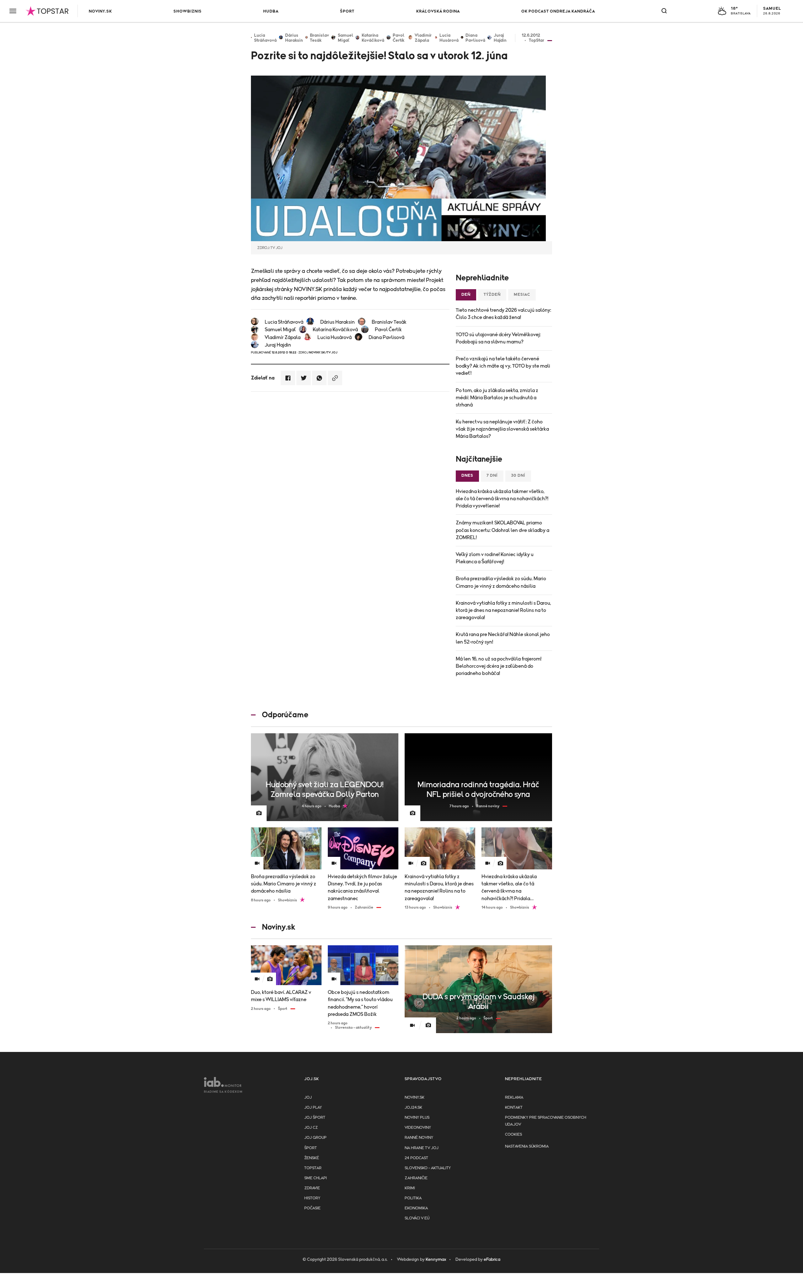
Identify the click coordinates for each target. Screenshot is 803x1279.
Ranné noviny (419, 1138)
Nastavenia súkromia (527, 1146)
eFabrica (492, 1259)
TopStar (313, 1168)
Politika (413, 1198)
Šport (347, 11)
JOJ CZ (311, 1128)
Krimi (410, 1188)
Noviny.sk (100, 11)
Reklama (514, 1098)
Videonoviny (418, 1128)
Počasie (312, 1208)
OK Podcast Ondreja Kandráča (558, 11)
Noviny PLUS (417, 1118)
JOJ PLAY (313, 1108)
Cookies (513, 1135)
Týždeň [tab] (492, 295)
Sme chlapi (315, 1178)
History (312, 1198)
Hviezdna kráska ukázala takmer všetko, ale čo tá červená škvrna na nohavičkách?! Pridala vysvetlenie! (502, 498)
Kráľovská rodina (438, 11)
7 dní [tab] (492, 476)
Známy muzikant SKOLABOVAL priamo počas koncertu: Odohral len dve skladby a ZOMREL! (502, 530)
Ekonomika (416, 1208)
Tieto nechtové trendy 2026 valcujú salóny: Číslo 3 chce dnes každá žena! (503, 314)
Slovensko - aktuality (428, 1168)
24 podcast (416, 1158)
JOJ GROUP (315, 1138)
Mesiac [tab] (522, 295)
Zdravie (312, 1188)
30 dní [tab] (518, 476)
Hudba (271, 11)
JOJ (308, 1098)
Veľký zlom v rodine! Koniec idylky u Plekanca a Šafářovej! (495, 558)
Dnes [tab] (467, 476)
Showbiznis (187, 11)
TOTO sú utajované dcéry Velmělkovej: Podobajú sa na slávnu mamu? (498, 338)
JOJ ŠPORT (314, 1118)
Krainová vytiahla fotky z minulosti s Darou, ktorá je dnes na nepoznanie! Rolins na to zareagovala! (503, 610)
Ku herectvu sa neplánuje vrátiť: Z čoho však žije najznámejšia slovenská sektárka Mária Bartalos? (502, 429)
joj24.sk (413, 1108)
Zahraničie (416, 1178)
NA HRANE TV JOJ (422, 1148)
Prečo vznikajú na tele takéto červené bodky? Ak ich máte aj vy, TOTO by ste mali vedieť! (503, 366)
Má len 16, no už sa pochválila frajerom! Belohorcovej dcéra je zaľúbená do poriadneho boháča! (498, 666)
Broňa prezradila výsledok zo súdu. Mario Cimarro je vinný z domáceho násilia (501, 582)
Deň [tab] (466, 295)
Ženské (311, 1158)
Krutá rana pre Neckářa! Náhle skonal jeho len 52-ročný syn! (503, 638)
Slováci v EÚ (417, 1218)
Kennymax (436, 1259)
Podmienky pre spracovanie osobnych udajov (545, 1121)
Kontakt (514, 1108)
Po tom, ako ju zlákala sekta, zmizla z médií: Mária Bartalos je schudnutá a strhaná (497, 397)
